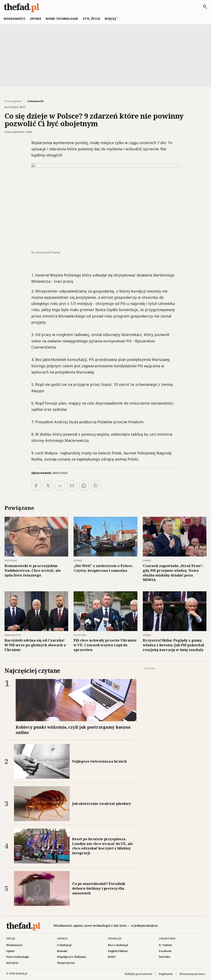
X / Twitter (165, 945)
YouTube (164, 957)
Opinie (35, 19)
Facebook (165, 951)
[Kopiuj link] (96, 485)
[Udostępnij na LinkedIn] (60, 485)
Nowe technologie (62, 19)
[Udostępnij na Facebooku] (36, 485)
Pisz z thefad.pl (118, 945)
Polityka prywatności (138, 974)
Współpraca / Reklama (71, 957)
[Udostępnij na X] (48, 485)
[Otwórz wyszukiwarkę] (203, 6)
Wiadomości (14, 19)
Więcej (110, 19)
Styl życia (91, 19)
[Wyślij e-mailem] (72, 485)
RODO (112, 957)
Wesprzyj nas (66, 963)
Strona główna (13, 101)
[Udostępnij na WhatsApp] (84, 485)
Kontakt (62, 951)
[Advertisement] (105, 55)
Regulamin (166, 974)
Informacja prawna (192, 974)
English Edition (118, 951)
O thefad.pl (64, 945)
